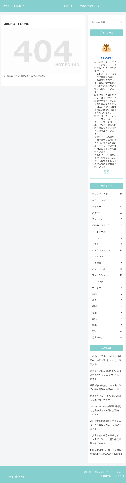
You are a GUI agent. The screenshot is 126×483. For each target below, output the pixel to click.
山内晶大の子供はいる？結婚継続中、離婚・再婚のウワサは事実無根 (105, 360)
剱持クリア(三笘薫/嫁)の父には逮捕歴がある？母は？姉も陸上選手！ (105, 375)
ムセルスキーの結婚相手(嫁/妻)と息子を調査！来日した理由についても (105, 410)
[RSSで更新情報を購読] (108, 172)
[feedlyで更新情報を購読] (104, 172)
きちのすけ (106, 58)
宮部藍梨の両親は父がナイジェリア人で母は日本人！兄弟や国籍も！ (105, 425)
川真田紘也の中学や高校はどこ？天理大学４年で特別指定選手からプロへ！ (105, 439)
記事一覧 (87, 472)
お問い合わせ (99, 472)
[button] (121, 22)
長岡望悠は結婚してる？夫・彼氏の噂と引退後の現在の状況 (105, 387)
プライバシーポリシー (115, 472)
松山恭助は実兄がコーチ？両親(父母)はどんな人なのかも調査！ (106, 452)
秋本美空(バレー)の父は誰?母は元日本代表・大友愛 (106, 398)
